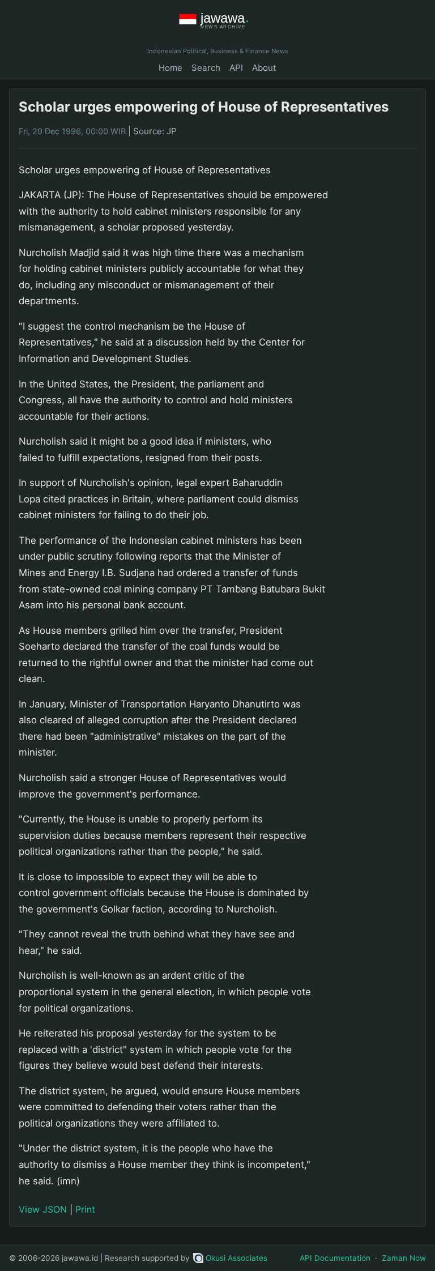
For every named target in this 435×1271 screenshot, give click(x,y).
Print (85, 1209)
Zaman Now (404, 1258)
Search (205, 67)
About (264, 67)
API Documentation (335, 1258)
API (236, 67)
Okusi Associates (236, 1258)
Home (170, 67)
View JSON (43, 1209)
